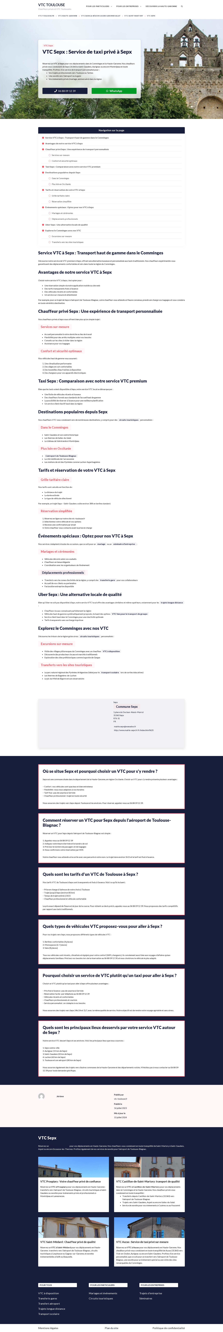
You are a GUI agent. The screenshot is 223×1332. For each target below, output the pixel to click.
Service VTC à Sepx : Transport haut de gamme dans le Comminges (77, 137)
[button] (182, 6)
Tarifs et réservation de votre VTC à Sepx (65, 190)
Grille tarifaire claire (61, 195)
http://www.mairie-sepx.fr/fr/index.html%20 (133, 730)
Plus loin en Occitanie (61, 184)
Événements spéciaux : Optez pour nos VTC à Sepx (69, 207)
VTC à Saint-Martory (59, 1146)
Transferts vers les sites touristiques (67, 242)
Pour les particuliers (97, 6)
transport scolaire (110, 672)
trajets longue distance (172, 602)
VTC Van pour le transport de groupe (129, 614)
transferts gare (107, 580)
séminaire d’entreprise (124, 544)
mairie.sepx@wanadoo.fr (125, 726)
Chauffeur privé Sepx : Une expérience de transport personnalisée (77, 149)
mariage (101, 544)
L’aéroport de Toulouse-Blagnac (61, 456)
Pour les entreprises (127, 6)
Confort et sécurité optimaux (64, 161)
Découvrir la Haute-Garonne (161, 6)
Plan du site (111, 1328)
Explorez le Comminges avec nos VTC (63, 230)
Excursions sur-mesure (62, 236)
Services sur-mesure (60, 155)
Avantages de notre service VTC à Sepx (64, 143)
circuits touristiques (128, 420)
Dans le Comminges (60, 178)
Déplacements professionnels (65, 219)
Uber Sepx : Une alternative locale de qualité (66, 224)
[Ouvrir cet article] (73, 1184)
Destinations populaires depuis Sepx (62, 172)
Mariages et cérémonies (62, 213)
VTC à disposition (111, 651)
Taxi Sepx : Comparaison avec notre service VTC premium (72, 166)
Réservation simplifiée (61, 201)
